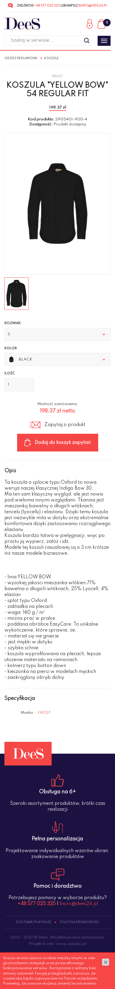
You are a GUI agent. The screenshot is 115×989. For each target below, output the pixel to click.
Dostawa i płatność (34, 922)
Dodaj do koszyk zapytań (63, 442)
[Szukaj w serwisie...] (87, 40)
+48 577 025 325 (47, 5)
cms (50, 944)
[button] (57, 334)
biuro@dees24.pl (92, 5)
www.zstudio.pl (71, 944)
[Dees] (22, 24)
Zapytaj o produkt (65, 425)
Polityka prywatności (79, 922)
